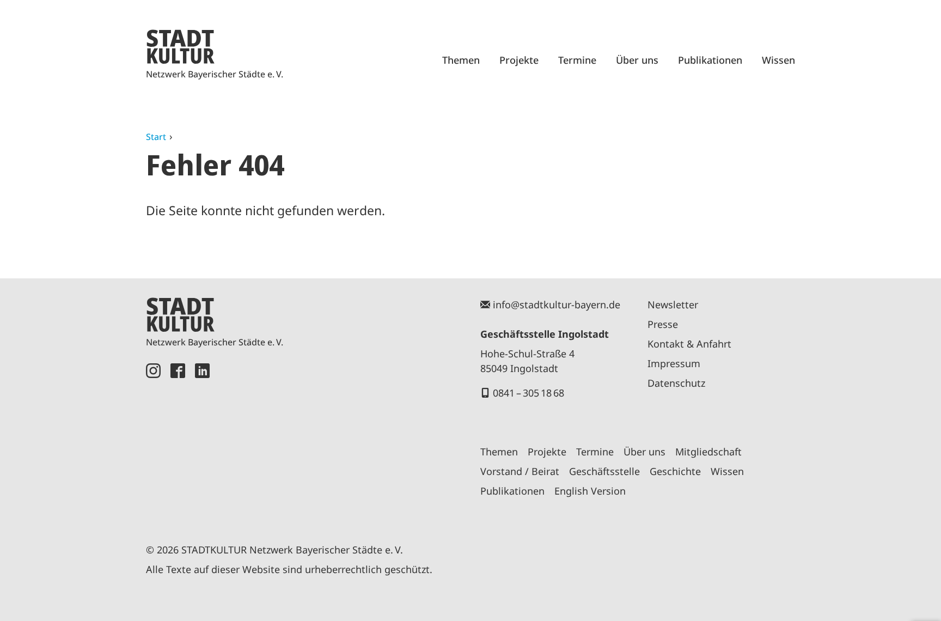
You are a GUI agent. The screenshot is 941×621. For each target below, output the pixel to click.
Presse (662, 324)
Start (156, 137)
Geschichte (675, 471)
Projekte (519, 59)
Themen (461, 59)
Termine (577, 59)
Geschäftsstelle (604, 471)
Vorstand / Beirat (519, 471)
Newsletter (672, 304)
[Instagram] (153, 440)
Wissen (778, 59)
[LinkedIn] (202, 440)
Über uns (637, 59)
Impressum (673, 363)
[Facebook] (177, 440)
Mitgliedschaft (708, 451)
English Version (590, 490)
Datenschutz (676, 382)
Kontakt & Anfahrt (689, 343)
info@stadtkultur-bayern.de (556, 304)
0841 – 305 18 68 (528, 392)
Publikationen (710, 59)
